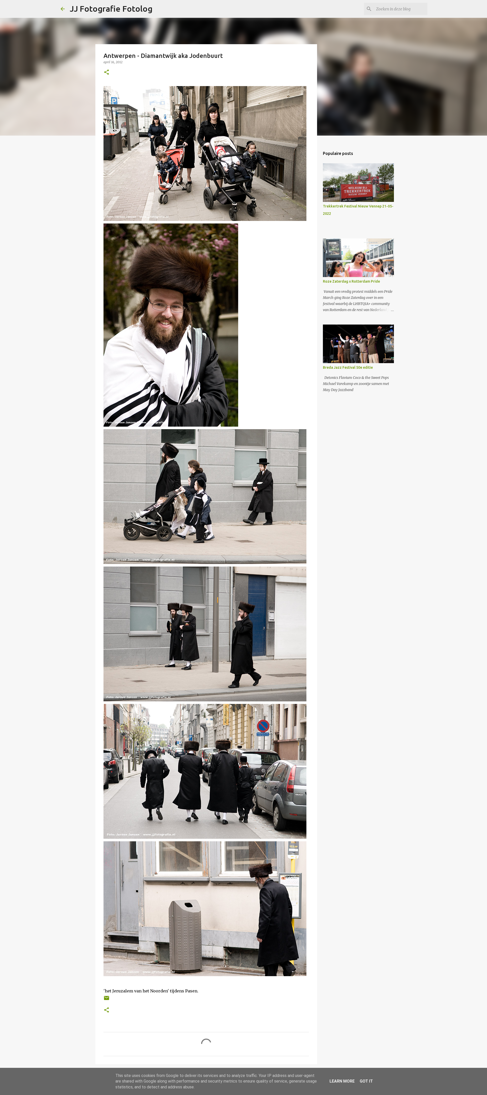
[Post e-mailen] (106, 1000)
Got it (366, 1081)
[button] (106, 72)
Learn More (342, 1081)
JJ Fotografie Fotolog (111, 8)
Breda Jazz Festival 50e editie (348, 367)
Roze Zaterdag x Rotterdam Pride (351, 281)
